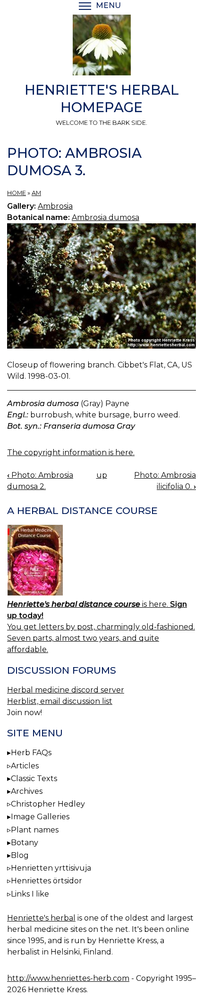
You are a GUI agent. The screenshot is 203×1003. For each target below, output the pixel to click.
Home (16, 192)
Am (36, 192)
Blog (20, 855)
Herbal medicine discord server (65, 689)
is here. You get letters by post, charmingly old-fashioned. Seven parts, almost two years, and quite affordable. (101, 627)
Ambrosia (55, 206)
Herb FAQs (31, 752)
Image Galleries (40, 816)
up (101, 475)
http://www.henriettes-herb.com (68, 978)
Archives (26, 791)
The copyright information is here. (71, 452)
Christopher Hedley (48, 803)
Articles (25, 765)
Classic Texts (34, 778)
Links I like (30, 893)
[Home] (101, 47)
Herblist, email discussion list (59, 701)
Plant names (35, 829)
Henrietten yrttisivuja (51, 868)
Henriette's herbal (41, 917)
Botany (24, 842)
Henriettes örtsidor (46, 880)
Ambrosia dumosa (105, 217)
